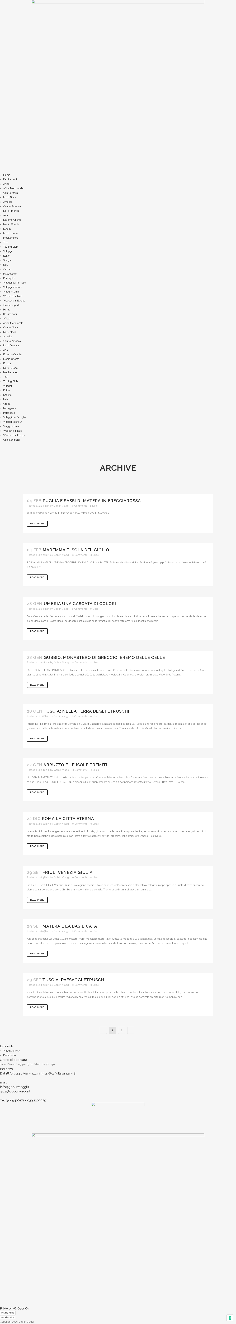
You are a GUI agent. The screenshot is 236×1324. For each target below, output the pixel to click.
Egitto (6, 255)
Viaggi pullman (11, 291)
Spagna (7, 260)
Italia (5, 264)
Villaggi (7, 251)
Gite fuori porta (11, 305)
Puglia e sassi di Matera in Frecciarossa (92, 500)
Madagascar (10, 273)
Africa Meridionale (13, 188)
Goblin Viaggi (61, 505)
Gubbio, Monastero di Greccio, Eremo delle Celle (104, 657)
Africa (6, 184)
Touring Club (10, 246)
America (7, 201)
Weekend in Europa (14, 300)
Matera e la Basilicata (70, 926)
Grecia (7, 269)
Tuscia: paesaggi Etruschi (74, 979)
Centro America (12, 206)
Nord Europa (10, 233)
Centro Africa (10, 192)
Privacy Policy (7, 1313)
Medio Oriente (11, 224)
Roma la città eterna (68, 818)
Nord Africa (9, 197)
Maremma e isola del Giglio (76, 549)
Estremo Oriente (12, 219)
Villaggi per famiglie (14, 282)
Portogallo (9, 278)
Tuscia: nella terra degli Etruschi (86, 711)
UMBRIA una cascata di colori (80, 603)
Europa (7, 228)
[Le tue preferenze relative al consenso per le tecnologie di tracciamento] (230, 1318)
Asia (5, 215)
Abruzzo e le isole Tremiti (75, 764)
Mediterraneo (10, 237)
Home (6, 175)
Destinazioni (10, 179)
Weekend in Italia (12, 296)
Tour (5, 242)
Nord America (11, 210)
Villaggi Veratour (12, 287)
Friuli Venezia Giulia (68, 872)
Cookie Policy (7, 1317)
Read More (37, 523)
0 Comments (79, 505)
